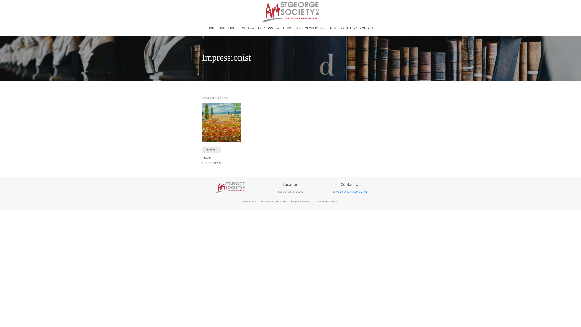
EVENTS (246, 28)
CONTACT (366, 28)
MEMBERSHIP (314, 28)
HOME (212, 28)
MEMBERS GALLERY (343, 28)
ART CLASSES (267, 28)
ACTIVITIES (290, 28)
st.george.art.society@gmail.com (350, 191)
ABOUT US (227, 28)
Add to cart (211, 149)
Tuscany (206, 157)
